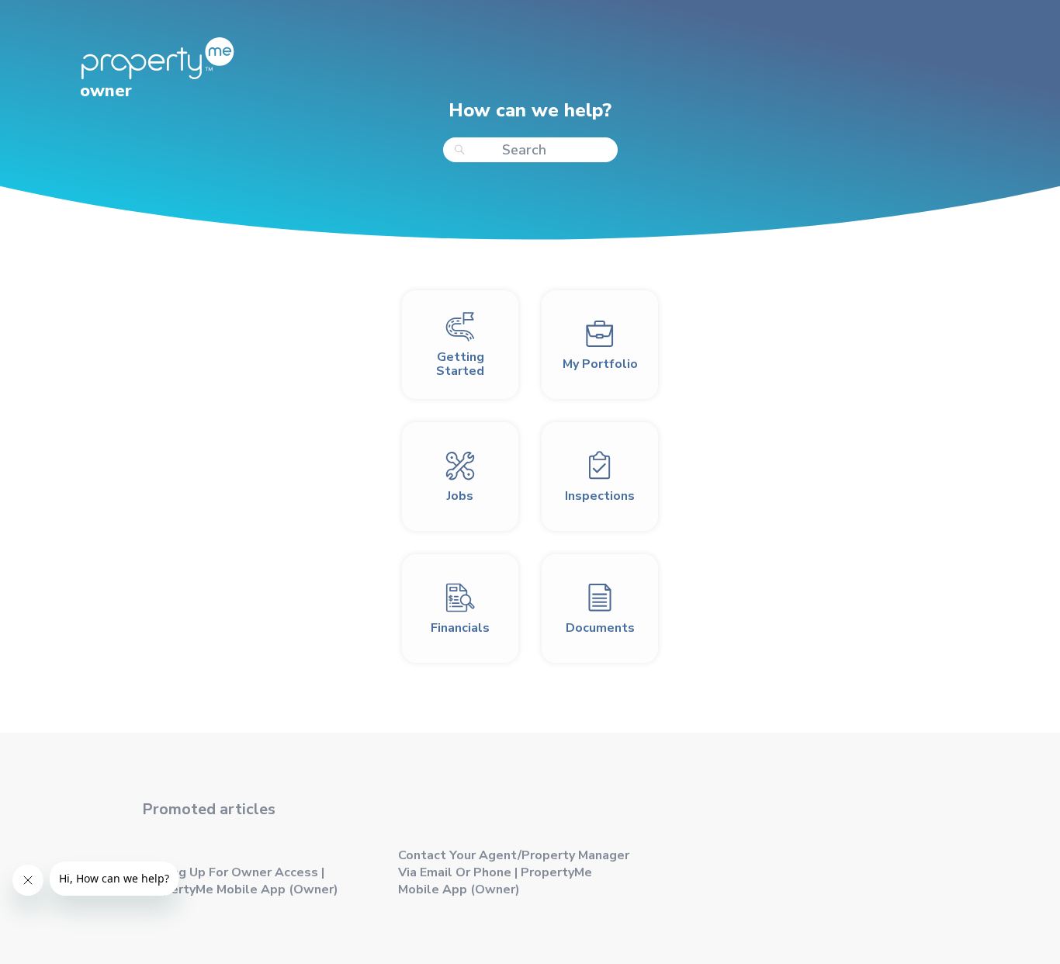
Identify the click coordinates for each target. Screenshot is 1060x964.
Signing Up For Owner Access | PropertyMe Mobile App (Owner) (240, 881)
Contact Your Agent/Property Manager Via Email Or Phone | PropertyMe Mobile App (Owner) (513, 872)
